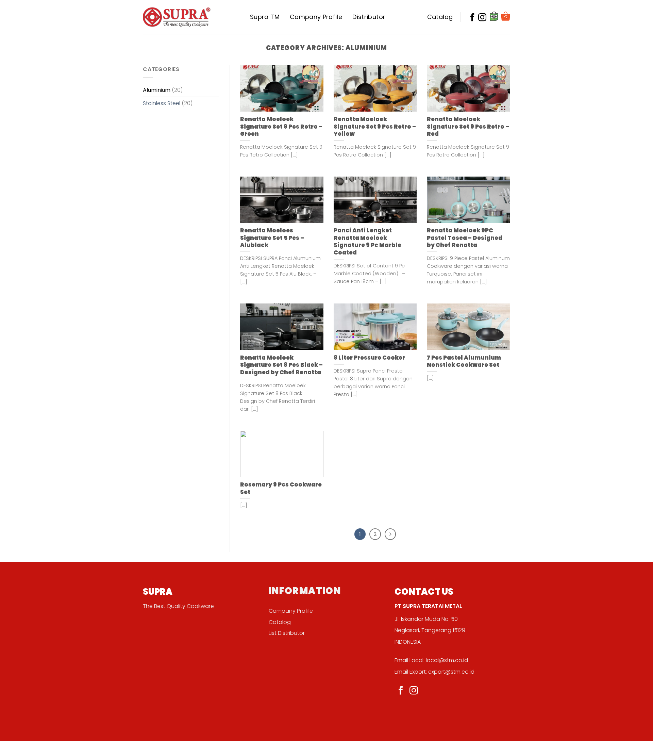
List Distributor (287, 633)
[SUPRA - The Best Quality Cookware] (177, 17)
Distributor (368, 17)
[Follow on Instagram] (413, 691)
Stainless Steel (161, 103)
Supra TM (265, 17)
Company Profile (316, 17)
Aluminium (156, 90)
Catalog (440, 17)
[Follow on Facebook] (401, 691)
